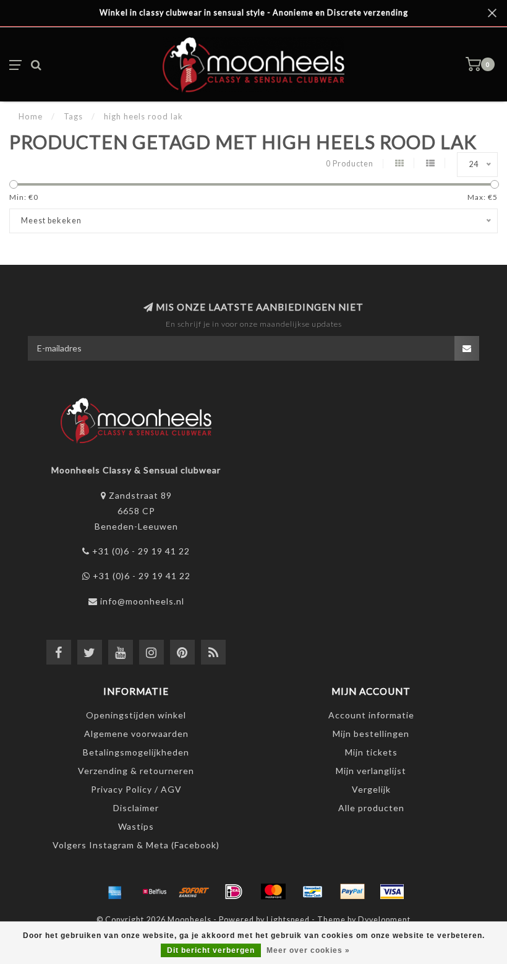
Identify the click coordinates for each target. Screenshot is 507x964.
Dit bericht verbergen (211, 950)
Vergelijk (371, 789)
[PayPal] (352, 891)
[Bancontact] (312, 891)
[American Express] (115, 891)
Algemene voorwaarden (136, 733)
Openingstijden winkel (136, 715)
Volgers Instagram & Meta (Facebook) (136, 845)
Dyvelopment (384, 919)
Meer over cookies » (308, 950)
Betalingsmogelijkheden (136, 752)
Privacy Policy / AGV (136, 789)
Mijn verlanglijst (371, 770)
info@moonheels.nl (142, 601)
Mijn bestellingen (371, 733)
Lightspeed (288, 919)
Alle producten (371, 808)
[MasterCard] (273, 891)
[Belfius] (154, 891)
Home (31, 116)
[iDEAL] (233, 891)
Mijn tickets (371, 752)
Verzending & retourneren (136, 770)
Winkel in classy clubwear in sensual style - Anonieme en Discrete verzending (254, 12)
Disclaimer (136, 808)
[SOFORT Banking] (194, 891)
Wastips (136, 826)
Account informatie (371, 715)
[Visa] (392, 891)
